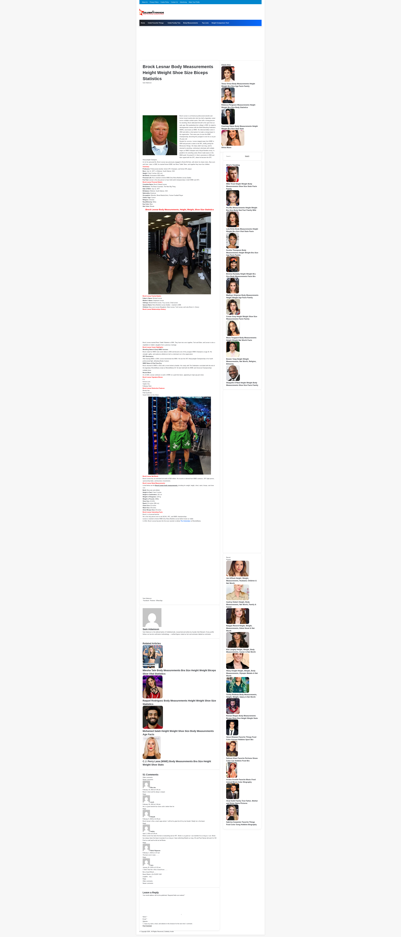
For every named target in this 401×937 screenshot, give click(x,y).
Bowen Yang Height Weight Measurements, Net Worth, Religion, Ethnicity (241, 361)
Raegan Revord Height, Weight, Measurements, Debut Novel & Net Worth (240, 628)
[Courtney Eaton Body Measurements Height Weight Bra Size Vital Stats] (228, 124)
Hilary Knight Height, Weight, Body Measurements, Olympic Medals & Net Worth (242, 673)
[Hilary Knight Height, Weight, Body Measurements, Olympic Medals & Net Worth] (237, 668)
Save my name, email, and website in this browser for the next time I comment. (168, 923)
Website (145, 921)
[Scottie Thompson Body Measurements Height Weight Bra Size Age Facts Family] (232, 248)
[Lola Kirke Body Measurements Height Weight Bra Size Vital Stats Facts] (232, 226)
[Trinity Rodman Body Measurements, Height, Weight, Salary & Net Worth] (237, 692)
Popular (228, 559)
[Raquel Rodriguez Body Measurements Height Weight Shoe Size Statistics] (152, 698)
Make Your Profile (194, 2)
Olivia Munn (226, 148)
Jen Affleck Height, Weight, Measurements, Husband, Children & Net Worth (241, 580)
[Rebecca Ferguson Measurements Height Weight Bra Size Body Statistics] (228, 102)
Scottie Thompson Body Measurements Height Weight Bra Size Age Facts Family (242, 252)
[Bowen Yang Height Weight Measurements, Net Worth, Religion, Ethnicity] (233, 356)
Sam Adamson (147, 83)
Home (143, 23)
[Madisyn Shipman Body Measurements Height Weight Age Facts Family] (232, 293)
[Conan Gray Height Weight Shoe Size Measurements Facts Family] (233, 314)
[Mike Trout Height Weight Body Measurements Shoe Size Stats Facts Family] (232, 181)
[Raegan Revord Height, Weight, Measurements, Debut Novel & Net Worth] (237, 623)
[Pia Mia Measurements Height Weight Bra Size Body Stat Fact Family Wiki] (232, 205)
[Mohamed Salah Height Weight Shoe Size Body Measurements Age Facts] (153, 728)
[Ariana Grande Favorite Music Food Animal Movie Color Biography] (231, 777)
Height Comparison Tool (220, 23)
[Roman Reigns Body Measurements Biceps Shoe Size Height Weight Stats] (233, 713)
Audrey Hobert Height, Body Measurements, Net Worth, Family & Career (241, 604)
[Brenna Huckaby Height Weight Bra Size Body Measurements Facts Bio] (232, 271)
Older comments (148, 777)
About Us (145, 2)
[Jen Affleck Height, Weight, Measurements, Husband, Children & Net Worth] (237, 576)
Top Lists (205, 23)
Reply (144, 794)
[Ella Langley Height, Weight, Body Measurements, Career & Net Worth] (237, 647)
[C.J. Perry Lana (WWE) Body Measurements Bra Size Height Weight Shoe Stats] (152, 758)
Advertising (183, 2)
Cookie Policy (165, 2)
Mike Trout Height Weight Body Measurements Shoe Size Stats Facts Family (241, 186)
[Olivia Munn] (232, 145)
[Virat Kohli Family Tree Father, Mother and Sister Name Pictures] (232, 798)
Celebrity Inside (169, 931)
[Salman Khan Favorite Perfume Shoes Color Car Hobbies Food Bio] (232, 756)
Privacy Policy (154, 2)
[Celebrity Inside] (151, 12)
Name (145, 917)
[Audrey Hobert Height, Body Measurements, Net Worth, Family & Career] (237, 600)
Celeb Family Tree (174, 23)
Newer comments (148, 779)
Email (145, 919)
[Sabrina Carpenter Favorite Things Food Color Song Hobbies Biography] (232, 820)
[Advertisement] (200, 42)
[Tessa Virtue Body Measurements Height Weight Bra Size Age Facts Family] (228, 81)
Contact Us (174, 2)
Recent (228, 557)
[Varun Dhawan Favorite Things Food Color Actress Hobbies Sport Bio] (232, 735)
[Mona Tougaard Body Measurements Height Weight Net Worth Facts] (233, 335)
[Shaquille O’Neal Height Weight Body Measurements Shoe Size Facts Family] (233, 380)
